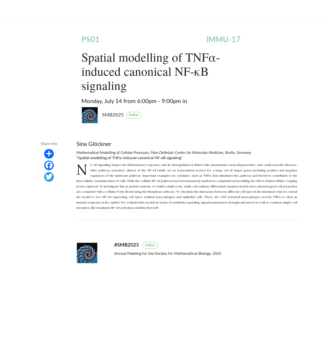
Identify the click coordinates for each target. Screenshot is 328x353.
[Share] (49, 153)
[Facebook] (49, 165)
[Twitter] (49, 176)
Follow (134, 115)
